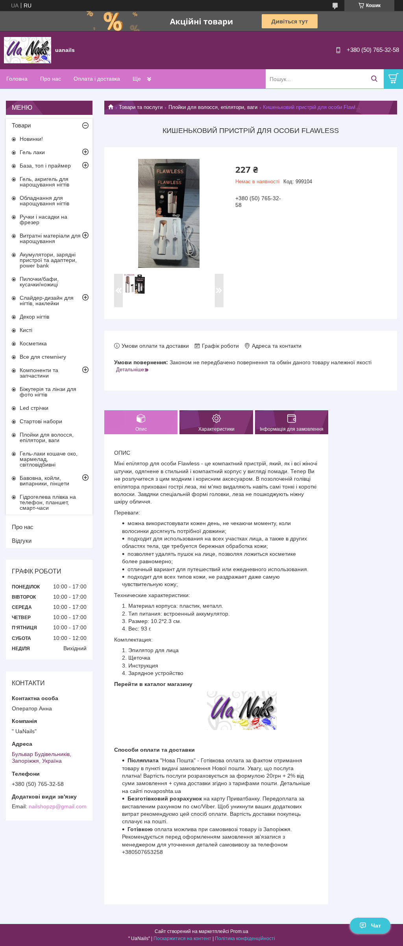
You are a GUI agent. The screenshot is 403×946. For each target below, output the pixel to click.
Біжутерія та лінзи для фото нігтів (48, 392)
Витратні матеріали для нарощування (50, 238)
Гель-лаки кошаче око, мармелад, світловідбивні (49, 459)
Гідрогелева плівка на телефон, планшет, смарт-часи (48, 502)
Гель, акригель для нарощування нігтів (44, 182)
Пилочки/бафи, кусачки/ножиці (39, 282)
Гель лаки (32, 152)
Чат (376, 925)
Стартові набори (41, 421)
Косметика (33, 343)
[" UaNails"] (27, 49)
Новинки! (31, 139)
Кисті (26, 330)
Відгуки (21, 540)
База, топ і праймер (45, 165)
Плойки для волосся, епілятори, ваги (212, 107)
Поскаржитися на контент (182, 938)
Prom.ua (239, 931)
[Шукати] (374, 79)
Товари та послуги (141, 107)
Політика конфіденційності (245, 938)
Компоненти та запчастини (39, 373)
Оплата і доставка (97, 79)
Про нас (50, 79)
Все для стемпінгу (43, 357)
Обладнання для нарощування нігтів (44, 201)
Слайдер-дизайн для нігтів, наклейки (47, 300)
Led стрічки (34, 408)
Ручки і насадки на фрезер (43, 219)
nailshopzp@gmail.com (58, 806)
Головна (17, 79)
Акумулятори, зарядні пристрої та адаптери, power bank (48, 260)
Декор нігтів (34, 316)
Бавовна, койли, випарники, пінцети (44, 481)
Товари (21, 125)
